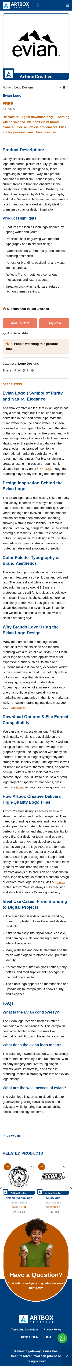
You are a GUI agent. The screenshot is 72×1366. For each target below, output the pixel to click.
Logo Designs (23, 87)
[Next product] (67, 87)
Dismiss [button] (67, 1356)
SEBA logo (53, 1197)
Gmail (20, 787)
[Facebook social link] (15, 370)
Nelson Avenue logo (19, 1197)
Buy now (54, 323)
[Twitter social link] (19, 370)
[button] (30, 1173)
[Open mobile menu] (67, 5)
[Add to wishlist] (30, 1167)
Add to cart (20, 323)
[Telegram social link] (32, 370)
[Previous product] (60, 87)
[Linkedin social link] (28, 370)
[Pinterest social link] (23, 370)
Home (7, 87)
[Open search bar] (37, 5)
